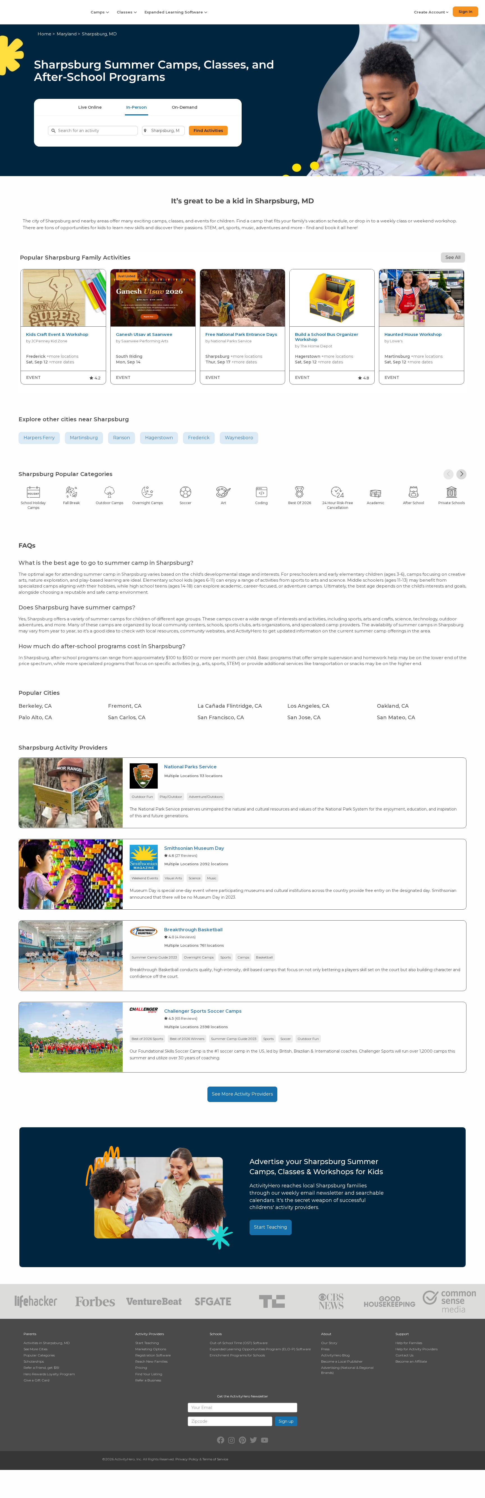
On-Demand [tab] (184, 107)
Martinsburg (84, 437)
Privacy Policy (186, 1459)
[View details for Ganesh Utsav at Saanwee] (153, 298)
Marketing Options (150, 1349)
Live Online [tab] (90, 107)
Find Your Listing (148, 1374)
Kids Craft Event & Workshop (57, 334)
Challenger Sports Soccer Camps (203, 1011)
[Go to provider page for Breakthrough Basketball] (144, 932)
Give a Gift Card (36, 1380)
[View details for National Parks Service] (71, 792)
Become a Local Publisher (342, 1361)
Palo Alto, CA (35, 717)
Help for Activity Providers (416, 1349)
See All (453, 257)
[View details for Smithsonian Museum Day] (71, 874)
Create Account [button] (430, 12)
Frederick (199, 437)
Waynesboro (239, 437)
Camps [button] (98, 12)
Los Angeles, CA (308, 706)
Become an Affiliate (411, 1361)
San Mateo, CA (396, 717)
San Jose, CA (304, 717)
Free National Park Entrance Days (241, 334)
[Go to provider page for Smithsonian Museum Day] (144, 858)
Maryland (67, 34)
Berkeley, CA (35, 706)
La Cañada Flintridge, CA (230, 706)
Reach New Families (151, 1361)
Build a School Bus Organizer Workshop (326, 337)
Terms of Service (215, 1459)
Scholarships (34, 1361)
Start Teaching (270, 1227)
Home (44, 34)
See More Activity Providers (242, 1094)
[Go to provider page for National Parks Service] (144, 777)
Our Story (329, 1343)
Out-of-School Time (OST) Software (238, 1343)
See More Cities (35, 1349)
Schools (216, 1334)
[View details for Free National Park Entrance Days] (242, 298)
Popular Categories (39, 1355)
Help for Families (408, 1343)
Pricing (141, 1367)
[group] (63, 326)
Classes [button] (125, 12)
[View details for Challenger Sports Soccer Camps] (71, 1037)
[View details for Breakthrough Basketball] (71, 955)
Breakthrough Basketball (193, 929)
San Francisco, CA (221, 717)
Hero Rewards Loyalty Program (49, 1374)
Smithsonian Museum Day (194, 848)
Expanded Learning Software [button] (174, 12)
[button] (448, 474)
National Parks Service (190, 767)
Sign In (465, 11)
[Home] (41, 12)
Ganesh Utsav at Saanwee (144, 334)
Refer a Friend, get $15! (41, 1367)
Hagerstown (159, 437)
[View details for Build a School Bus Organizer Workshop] (332, 298)
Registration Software (153, 1355)
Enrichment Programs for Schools (237, 1355)
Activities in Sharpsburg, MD (47, 1343)
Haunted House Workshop (413, 334)
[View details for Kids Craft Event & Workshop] (63, 298)
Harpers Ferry (39, 437)
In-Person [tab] (136, 107)
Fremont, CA (124, 706)
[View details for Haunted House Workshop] (421, 298)
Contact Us (404, 1355)
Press (325, 1349)
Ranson (121, 437)
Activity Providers (149, 1334)
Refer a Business (148, 1380)
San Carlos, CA (126, 717)
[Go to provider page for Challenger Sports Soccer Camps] (144, 1011)
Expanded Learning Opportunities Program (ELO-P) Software (260, 1349)
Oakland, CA (393, 706)
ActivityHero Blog (335, 1355)
